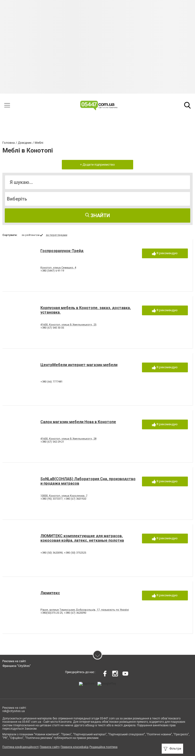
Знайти (99, 215)
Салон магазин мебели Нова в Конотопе (78, 422)
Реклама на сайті (14, 661)
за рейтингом (30, 235)
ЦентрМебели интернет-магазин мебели (78, 365)
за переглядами (56, 235)
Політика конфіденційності (20, 747)
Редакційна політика (103, 747)
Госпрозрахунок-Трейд (61, 251)
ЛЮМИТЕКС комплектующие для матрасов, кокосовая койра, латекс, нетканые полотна (82, 538)
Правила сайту (50, 747)
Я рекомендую (167, 253)
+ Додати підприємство (97, 164)
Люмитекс (50, 593)
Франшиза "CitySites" (16, 666)
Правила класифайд (74, 747)
